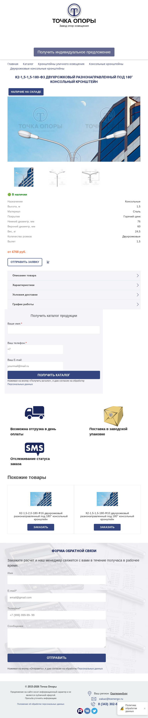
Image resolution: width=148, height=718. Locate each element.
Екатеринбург (119, 693)
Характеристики (23, 285)
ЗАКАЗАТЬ (41, 527)
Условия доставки (25, 294)
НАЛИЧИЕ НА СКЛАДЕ (26, 91)
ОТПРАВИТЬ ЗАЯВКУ (25, 261)
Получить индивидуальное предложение (74, 52)
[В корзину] (48, 262)
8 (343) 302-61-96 (111, 704)
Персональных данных (20, 384)
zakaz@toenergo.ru (111, 698)
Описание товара (24, 275)
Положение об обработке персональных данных (40, 704)
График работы (23, 304)
